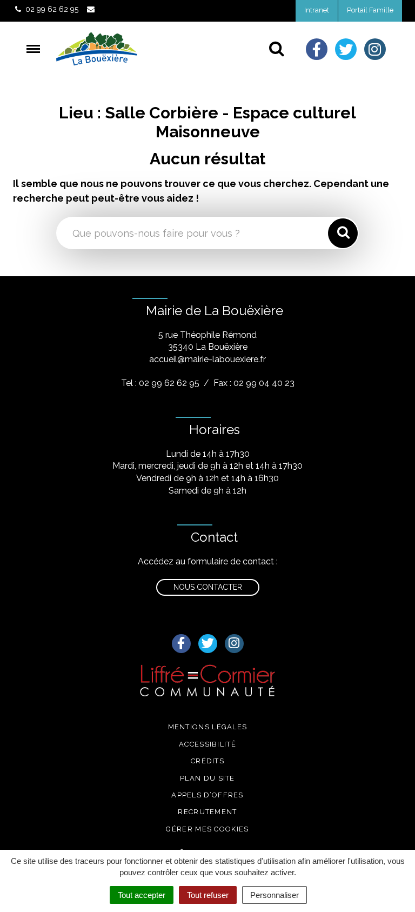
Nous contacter (207, 587)
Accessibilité (207, 744)
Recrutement (207, 812)
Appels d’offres (207, 795)
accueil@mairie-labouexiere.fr (207, 359)
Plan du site (207, 778)
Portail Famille (370, 10)
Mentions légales (207, 727)
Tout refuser (208, 895)
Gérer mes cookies (207, 829)
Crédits (207, 761)
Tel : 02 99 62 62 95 (160, 383)
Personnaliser (274, 895)
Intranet (316, 10)
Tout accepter (141, 895)
